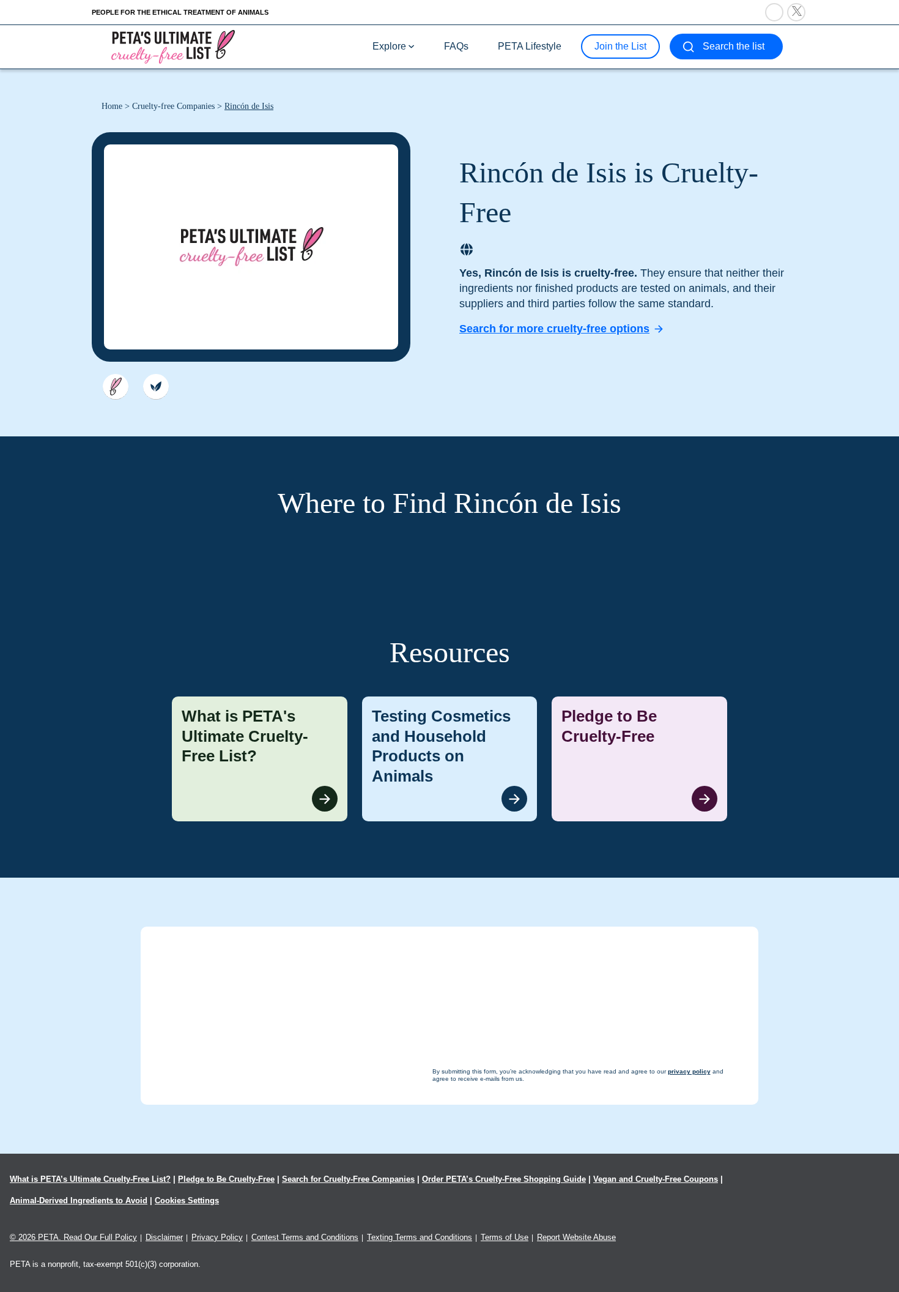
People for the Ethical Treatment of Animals (180, 12)
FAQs (456, 46)
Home (112, 106)
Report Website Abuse (576, 1237)
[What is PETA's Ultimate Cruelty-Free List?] (259, 758)
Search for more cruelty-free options (554, 329)
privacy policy (516, 1268)
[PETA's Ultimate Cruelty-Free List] (173, 46)
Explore (389, 46)
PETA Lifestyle (529, 46)
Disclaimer (164, 1237)
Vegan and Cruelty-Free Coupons (655, 1179)
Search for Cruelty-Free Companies (348, 1179)
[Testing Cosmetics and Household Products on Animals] (450, 758)
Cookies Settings (187, 1200)
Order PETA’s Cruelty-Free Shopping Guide (504, 1179)
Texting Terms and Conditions (419, 1237)
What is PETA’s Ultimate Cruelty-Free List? (90, 1179)
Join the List (620, 46)
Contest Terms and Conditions (304, 1237)
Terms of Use (504, 1237)
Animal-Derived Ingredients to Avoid (78, 1200)
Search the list (733, 46)
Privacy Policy (217, 1237)
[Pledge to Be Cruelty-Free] (639, 758)
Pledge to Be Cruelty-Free (226, 1179)
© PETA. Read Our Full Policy (73, 1237)
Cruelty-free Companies (173, 106)
